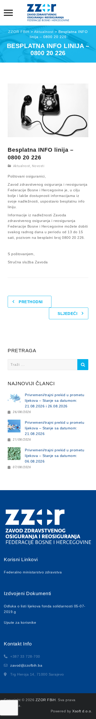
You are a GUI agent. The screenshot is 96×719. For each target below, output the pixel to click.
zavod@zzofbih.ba (26, 665)
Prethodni (31, 302)
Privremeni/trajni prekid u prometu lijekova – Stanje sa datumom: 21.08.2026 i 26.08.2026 (54, 400)
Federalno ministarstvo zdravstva (33, 572)
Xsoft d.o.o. (82, 711)
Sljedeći (67, 313)
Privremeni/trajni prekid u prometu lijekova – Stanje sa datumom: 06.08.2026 (54, 455)
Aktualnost (21, 166)
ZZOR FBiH (46, 700)
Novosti (38, 166)
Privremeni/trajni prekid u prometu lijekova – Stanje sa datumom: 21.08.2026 (54, 428)
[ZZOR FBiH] (48, 13)
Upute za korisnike (20, 622)
